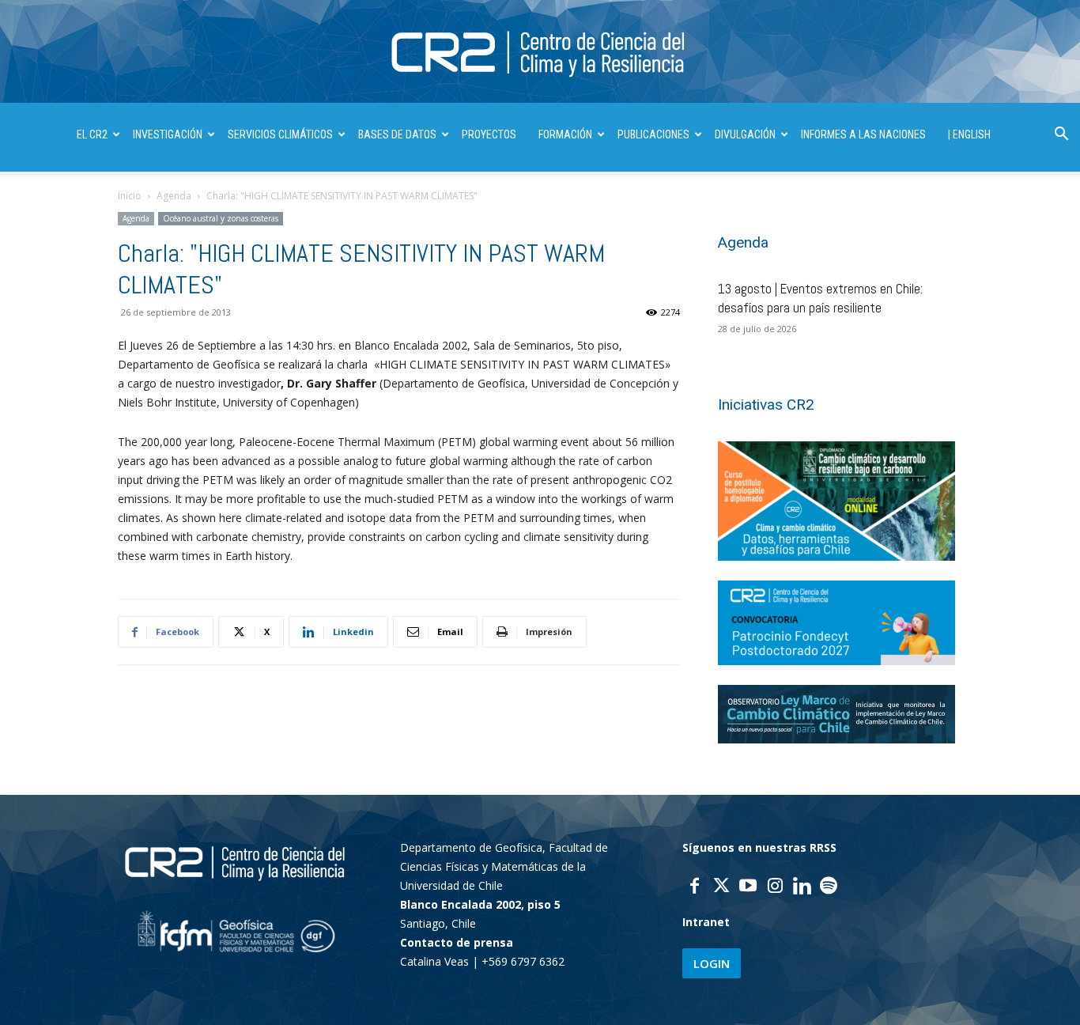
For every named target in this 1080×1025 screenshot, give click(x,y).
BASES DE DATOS (397, 134)
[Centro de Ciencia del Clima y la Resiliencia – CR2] (540, 53)
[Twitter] (721, 887)
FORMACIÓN (565, 134)
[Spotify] (828, 887)
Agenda (174, 195)
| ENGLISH (969, 134)
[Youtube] (748, 887)
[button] (1061, 135)
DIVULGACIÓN (745, 134)
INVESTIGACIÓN (167, 134)
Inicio (130, 195)
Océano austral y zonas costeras (220, 218)
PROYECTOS (489, 134)
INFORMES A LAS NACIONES (863, 134)
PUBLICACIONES (653, 134)
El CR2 (92, 134)
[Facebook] (694, 887)
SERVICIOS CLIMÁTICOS (280, 134)
